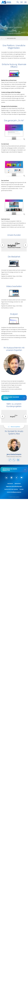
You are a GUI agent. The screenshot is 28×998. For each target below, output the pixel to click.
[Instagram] (11, 477)
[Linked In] (6, 477)
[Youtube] (21, 477)
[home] (6, 2)
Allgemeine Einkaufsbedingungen (14, 486)
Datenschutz (18, 483)
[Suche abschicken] (18, 2)
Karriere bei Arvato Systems (11, 489)
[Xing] (16, 477)
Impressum (10, 483)
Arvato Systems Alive (11, 38)
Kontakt (21, 489)
